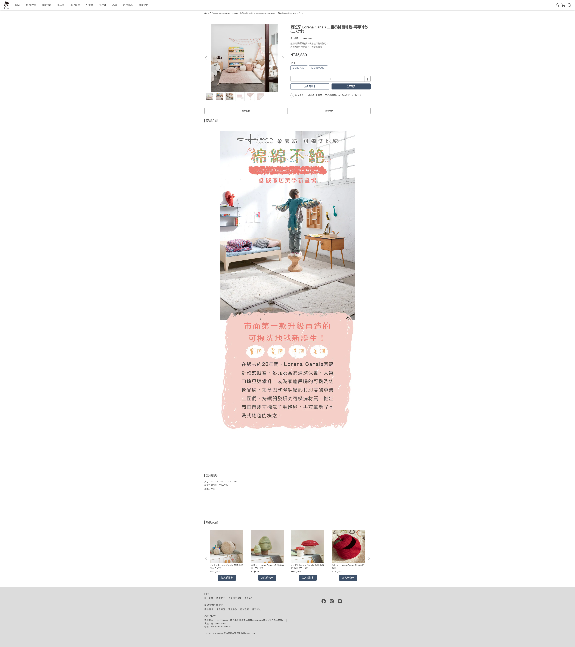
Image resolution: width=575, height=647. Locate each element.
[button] (283, 58)
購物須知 (208, 609)
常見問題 (220, 609)
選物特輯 (46, 4)
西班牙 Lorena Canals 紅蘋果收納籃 (348, 567)
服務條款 (256, 609)
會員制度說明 (234, 598)
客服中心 (232, 609)
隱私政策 (244, 609)
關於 (17, 4)
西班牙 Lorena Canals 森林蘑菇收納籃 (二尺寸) (307, 567)
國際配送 (220, 598)
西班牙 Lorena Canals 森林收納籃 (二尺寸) (267, 567)
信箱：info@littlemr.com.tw (217, 626)
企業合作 (249, 598)
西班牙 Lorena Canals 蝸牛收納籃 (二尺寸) (226, 567)
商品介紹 (246, 111)
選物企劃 (143, 4)
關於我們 (208, 598)
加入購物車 (310, 86)
